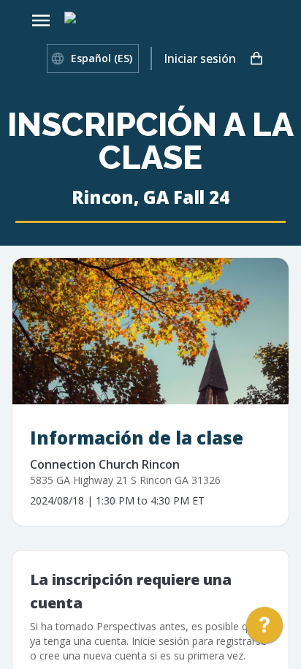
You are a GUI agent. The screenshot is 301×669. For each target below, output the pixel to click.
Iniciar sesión (200, 58)
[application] (264, 629)
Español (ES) (101, 58)
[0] (256, 58)
